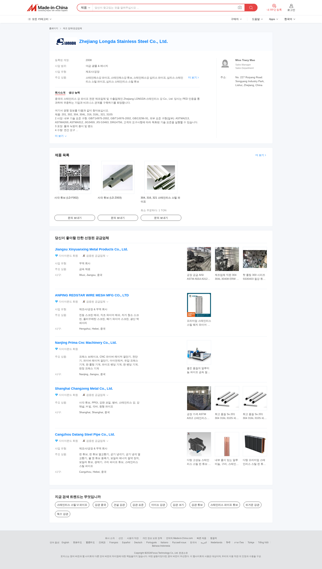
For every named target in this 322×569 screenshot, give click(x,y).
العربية (204, 542)
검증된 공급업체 (97, 255)
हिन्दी (228, 542)
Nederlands (216, 542)
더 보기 (192, 77)
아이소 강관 (158, 504)
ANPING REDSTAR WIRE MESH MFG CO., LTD (92, 295)
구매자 (235, 19)
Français (113, 542)
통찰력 (213, 538)
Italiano (164, 542)
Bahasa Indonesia (161, 545)
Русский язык (179, 542)
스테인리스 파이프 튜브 (224, 504)
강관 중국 (100, 504)
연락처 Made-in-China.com (179, 538)
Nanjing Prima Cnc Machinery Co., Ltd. (86, 342)
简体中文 (77, 542)
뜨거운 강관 (252, 504)
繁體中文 (90, 542)
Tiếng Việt (263, 542)
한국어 (193, 542)
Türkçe (251, 542)
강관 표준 (138, 504)
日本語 (102, 542)
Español (126, 542)
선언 (121, 538)
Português (151, 542)
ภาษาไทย (239, 542)
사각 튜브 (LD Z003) (110, 197)
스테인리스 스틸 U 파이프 (72, 504)
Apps (272, 19)
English (65, 542)
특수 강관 (62, 513)
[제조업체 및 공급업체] (47, 8)
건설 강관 (119, 504)
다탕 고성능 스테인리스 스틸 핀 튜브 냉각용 (199, 464)
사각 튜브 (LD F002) (66, 197)
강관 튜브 (197, 504)
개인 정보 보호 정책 (152, 538)
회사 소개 (110, 538)
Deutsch (138, 542)
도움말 (256, 19)
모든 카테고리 (40, 19)
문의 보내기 (75, 217)
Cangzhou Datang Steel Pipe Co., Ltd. (85, 434)
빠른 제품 (201, 538)
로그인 (291, 9)
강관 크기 (178, 504)
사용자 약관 (133, 538)
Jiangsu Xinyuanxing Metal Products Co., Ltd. (91, 249)
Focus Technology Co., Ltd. (164, 552)
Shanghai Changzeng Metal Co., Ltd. (84, 388)
